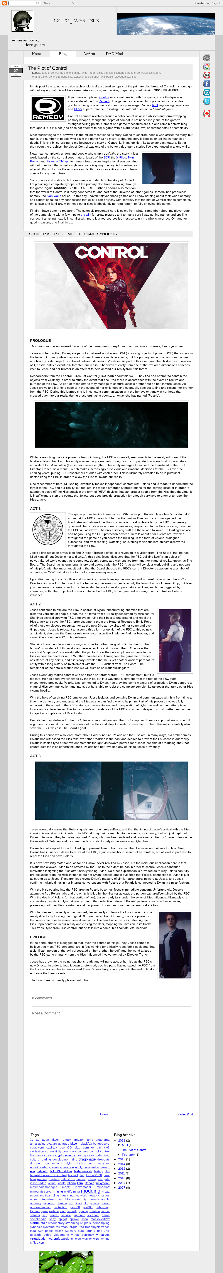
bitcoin (74, 1143)
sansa (105, 1211)
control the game (61, 73)
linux (80, 1183)
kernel (52, 1183)
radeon (54, 1211)
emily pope (103, 73)
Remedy (104, 101)
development (61, 1159)
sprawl (74, 1219)
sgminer (79, 1215)
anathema (103, 1139)
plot (45, 76)
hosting (81, 1179)
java (100, 1179)
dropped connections (46, 1163)
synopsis (85, 76)
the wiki (86, 214)
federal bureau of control (130, 73)
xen (41, 1242)
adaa (45, 1139)
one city (80, 1199)
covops (49, 1155)
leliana (71, 1183)
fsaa (107, 1175)
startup (35, 1223)
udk (99, 1230)
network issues (99, 1195)
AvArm (89, 53)
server (54, 1215)
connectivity (53, 1151)
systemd (49, 1227)
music (65, 1195)
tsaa (33, 1230)
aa (37, 1139)
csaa (90, 1155)
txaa (81, 1230)
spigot (63, 1219)
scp (70, 76)
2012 (121, 1168)
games (42, 1179)
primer (105, 1203)
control (46, 73)
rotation (95, 1211)
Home (37, 53)
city (99, 1147)
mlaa (76, 1191)
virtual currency (82, 1234)
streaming (72, 1223)
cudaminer (102, 1155)
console (83, 1151)
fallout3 (42, 1171)
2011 (121, 1173)
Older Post (185, 1114)
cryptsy (81, 1155)
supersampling (99, 1223)
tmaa (64, 1227)
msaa (106, 1191)
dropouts (103, 1159)
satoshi (35, 1215)
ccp (62, 1147)
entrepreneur (100, 1167)
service (66, 1215)
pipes (78, 1203)
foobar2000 (94, 1175)
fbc (113, 73)
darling (76, 73)
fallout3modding (61, 1171)
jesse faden (153, 73)
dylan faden (89, 73)
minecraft (103, 1187)
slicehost (93, 1215)
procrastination (40, 1207)
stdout (52, 1223)
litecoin (89, 1183)
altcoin (55, 1139)
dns (74, 1159)
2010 (121, 1178)
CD (69, 1147)
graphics (53, 1179)
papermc (49, 1203)
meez (66, 1187)
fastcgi (98, 1171)
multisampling (49, 1195)
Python (35, 1211)
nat (72, 1195)
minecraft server (41, 1191)
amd (90, 1139)
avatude (63, 1143)
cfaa (77, 1147)
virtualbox (103, 1234)
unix (107, 1230)
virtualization (38, 1238)
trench (96, 76)
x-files (132, 76)
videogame (121, 76)
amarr (67, 1139)
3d (32, 1139)
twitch (59, 1230)
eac (91, 1163)
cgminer (88, 1147)
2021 (121, 1140)
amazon (78, 1139)
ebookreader (39, 1167)
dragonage (87, 1159)
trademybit (92, 1227)
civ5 (107, 1147)
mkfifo (68, 1191)
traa (81, 1227)
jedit (107, 1179)
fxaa (33, 1179)
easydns (104, 1163)
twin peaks (107, 76)
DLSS (78, 109)
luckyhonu (103, 1183)
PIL (71, 1203)
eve (32, 1171)
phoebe (62, 1203)
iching (92, 1179)
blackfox (86, 1143)
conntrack (69, 1151)
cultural (35, 1159)
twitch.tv (70, 1230)
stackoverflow (100, 1219)
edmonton (67, 1167)
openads (94, 1199)
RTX (155, 105)
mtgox (34, 1195)
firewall (73, 1175)
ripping (83, 1211)
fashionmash (83, 1171)
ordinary (37, 76)
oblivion (69, 1199)
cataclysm (37, 1147)
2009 (121, 1182)
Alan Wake (54, 196)
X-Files (121, 157)
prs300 (75, 1207)
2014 (121, 1164)
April (125, 1145)
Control (104, 97)
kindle (61, 1183)
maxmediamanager (43, 1187)
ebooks (54, 1167)
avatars (52, 1143)
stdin (44, 1223)
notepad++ (46, 1199)
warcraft (54, 1238)
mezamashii (83, 1187)
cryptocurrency (65, 1155)
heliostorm (68, 1179)
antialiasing (38, 1143)
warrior (87, 1238)
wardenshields (71, 1238)
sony (52, 1219)
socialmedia (38, 1219)
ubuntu (90, 1230)
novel (58, 1199)
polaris (53, 76)
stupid (84, 1223)
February (128, 1154)
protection (60, 1207)
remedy (62, 76)
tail (58, 1227)
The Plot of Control (47, 68)
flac (81, 1175)
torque (73, 1227)
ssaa (84, 1219)
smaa (106, 1215)
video (47, 1234)
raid (63, 1211)
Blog (63, 53)
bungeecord (101, 1143)
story (76, 76)
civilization (37, 1151)
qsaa (44, 1211)
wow (96, 1238)
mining (58, 1191)
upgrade (36, 1234)
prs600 (88, 1207)
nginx (33, 1199)
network (81, 1195)
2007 (121, 1187)
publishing (103, 1207)
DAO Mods (115, 53)
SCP (106, 157)
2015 (121, 1159)
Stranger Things (57, 161)
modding (90, 1191)
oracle (105, 1199)
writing (105, 1238)
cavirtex (51, 1147)
